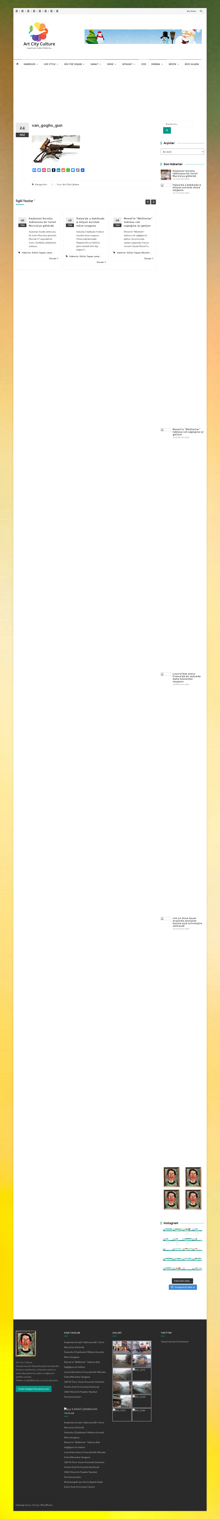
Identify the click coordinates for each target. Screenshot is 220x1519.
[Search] (167, 130)
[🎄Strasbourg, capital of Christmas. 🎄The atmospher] (197, 1243)
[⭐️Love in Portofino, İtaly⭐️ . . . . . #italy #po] (187, 1272)
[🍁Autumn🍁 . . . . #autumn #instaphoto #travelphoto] (197, 1253)
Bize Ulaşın (192, 64)
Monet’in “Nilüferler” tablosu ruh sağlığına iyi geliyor (138, 222)
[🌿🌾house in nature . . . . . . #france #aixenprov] (197, 1263)
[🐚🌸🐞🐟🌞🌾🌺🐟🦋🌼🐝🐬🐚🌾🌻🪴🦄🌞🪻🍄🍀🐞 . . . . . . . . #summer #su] (187, 1233)
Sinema (155, 64)
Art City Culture (71, 184)
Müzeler (145, 252)
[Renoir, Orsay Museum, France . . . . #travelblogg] (187, 1263)
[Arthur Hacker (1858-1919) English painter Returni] (168, 1233)
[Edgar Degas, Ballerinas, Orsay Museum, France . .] (177, 1263)
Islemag (20, 1505)
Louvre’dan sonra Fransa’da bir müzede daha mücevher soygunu (187, 678)
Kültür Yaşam (73, 64)
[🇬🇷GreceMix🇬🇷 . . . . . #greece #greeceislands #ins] (197, 1233)
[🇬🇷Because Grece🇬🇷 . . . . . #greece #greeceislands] (177, 1243)
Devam (52, 258)
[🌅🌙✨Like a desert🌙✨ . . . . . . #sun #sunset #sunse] (177, 1233)
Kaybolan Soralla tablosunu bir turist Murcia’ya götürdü (42, 222)
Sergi (110, 64)
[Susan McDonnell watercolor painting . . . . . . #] (177, 1253)
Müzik (172, 64)
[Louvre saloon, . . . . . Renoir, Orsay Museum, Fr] (168, 1263)
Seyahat (127, 64)
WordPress (46, 1505)
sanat (49, 252)
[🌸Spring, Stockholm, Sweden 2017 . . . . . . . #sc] (197, 1272)
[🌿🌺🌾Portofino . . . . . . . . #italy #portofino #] (177, 1272)
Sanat (94, 64)
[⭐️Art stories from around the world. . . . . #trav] (187, 1243)
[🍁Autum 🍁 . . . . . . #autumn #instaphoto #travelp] (187, 1253)
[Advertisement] (110, 92)
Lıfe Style (50, 64)
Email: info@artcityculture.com (33, 1388)
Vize (143, 64)
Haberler (29, 64)
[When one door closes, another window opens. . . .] (168, 1272)
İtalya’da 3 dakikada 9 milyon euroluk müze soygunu (90, 222)
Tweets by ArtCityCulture (175, 1341)
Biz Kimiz (191, 11)
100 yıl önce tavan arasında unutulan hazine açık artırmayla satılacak (187, 922)
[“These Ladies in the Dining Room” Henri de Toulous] (168, 1253)
